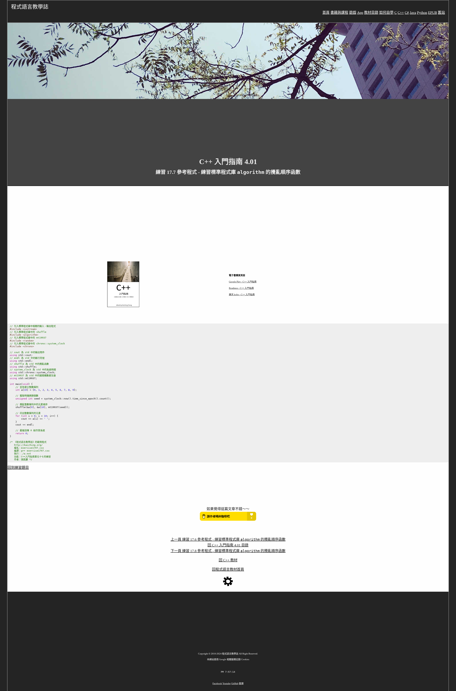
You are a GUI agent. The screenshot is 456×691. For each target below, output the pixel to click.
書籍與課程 (339, 12)
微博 (241, 683)
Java (413, 12)
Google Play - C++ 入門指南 (242, 281)
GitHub (234, 683)
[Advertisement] (114, 126)
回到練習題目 (18, 468)
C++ (401, 12)
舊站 (441, 12)
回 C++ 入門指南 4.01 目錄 (228, 545)
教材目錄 (371, 12)
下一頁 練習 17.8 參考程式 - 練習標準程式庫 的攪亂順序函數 (228, 551)
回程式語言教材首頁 (228, 569)
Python (422, 12)
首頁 (326, 12)
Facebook (217, 683)
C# (407, 12)
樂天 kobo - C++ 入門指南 (242, 294)
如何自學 (386, 12)
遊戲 (352, 12)
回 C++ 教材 (228, 560)
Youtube (226, 683)
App (360, 12)
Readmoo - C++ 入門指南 (241, 288)
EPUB (432, 12)
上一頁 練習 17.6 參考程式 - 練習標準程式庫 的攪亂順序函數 (228, 539)
